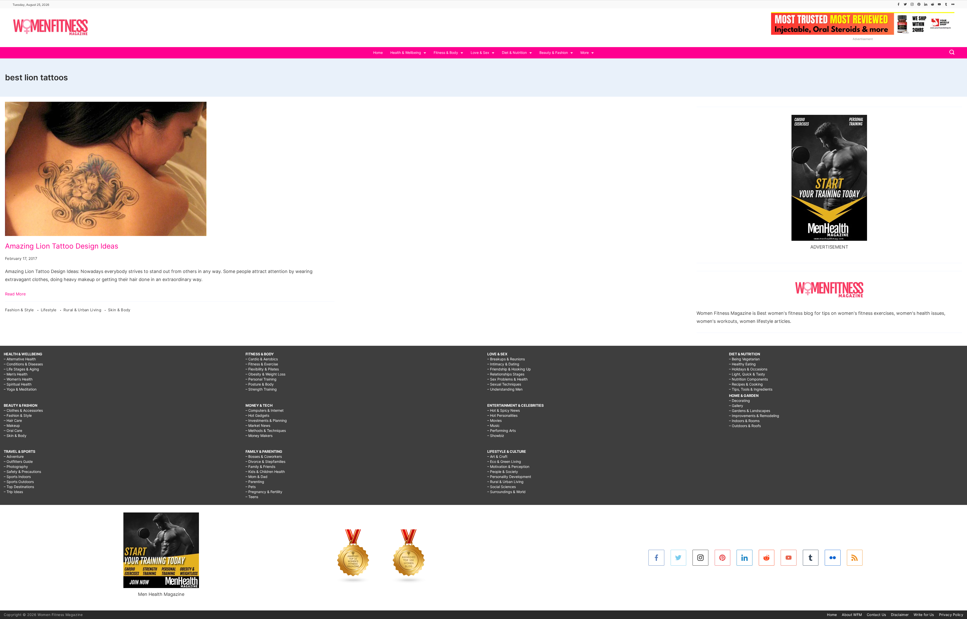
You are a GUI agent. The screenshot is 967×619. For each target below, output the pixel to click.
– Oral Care (13, 430)
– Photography (16, 466)
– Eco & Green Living (504, 461)
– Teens (252, 497)
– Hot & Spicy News (503, 410)
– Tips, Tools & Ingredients (750, 389)
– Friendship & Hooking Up (509, 369)
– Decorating (739, 400)
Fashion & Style (20, 309)
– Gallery (736, 405)
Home (378, 52)
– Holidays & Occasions (748, 369)
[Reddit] (932, 4)
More (584, 52)
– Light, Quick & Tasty (747, 374)
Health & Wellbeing (405, 52)
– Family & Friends (260, 466)
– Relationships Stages (505, 374)
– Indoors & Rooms (744, 421)
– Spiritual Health (17, 384)
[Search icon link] (950, 53)
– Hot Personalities (502, 415)
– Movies (494, 420)
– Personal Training (261, 379)
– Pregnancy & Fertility (264, 492)
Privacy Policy (951, 614)
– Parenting (255, 481)
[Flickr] (952, 4)
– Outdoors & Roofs (745, 426)
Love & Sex (480, 52)
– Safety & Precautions (22, 471)
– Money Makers (259, 435)
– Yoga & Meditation (20, 389)
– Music (493, 425)
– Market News (258, 425)
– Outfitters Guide (18, 461)
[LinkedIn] (925, 4)
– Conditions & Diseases (23, 364)
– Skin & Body (15, 435)
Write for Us (924, 614)
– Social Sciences (501, 487)
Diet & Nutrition (514, 52)
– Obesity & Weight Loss (265, 374)
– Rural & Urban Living (505, 481)
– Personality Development (509, 476)
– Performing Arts (501, 430)
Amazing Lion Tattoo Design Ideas (61, 246)
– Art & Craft (497, 456)
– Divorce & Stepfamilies (265, 461)
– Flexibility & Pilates (262, 369)
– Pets (251, 487)
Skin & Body (119, 309)
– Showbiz (495, 435)
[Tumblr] (946, 4)
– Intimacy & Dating (503, 364)
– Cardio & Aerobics (262, 359)
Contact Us (876, 614)
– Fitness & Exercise (262, 364)
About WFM (852, 614)
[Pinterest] (918, 4)
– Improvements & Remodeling (754, 416)
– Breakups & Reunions (506, 359)
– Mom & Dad (256, 476)
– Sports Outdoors (19, 481)
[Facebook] (898, 4)
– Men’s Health (15, 374)
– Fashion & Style (18, 415)
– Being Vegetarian (744, 359)
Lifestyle (49, 309)
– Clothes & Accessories (23, 410)
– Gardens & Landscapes (749, 410)
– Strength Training (261, 389)
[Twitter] (905, 4)
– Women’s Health (18, 379)
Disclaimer (900, 614)
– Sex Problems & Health (507, 379)
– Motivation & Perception (508, 466)
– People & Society (502, 471)
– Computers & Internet (265, 410)
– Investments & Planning (266, 420)
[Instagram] (912, 4)
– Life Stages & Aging (21, 369)
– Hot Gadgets (257, 415)
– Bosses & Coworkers (264, 456)
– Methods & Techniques (266, 430)
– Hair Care (13, 420)
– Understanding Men (505, 389)
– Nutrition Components (748, 379)
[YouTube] (939, 4)
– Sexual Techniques (504, 384)
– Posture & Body (260, 384)
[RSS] (855, 558)
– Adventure (14, 456)
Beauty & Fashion (553, 52)
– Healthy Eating (742, 364)
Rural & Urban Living (82, 309)
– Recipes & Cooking (746, 384)
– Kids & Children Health (265, 471)
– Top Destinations (19, 487)
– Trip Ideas (13, 492)
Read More (15, 293)
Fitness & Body (446, 52)
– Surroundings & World (506, 492)
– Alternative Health (20, 359)
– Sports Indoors (17, 476)
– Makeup (12, 425)
